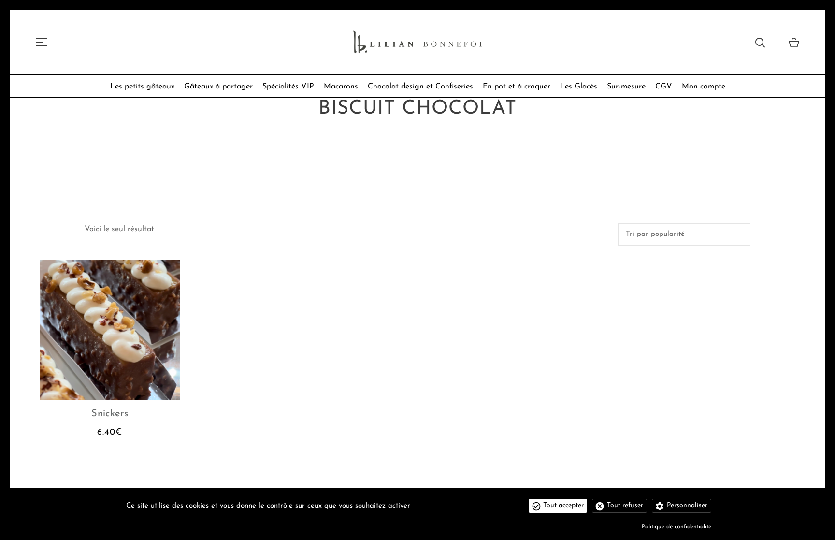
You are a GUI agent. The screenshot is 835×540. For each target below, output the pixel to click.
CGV (663, 86)
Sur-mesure (626, 86)
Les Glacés (578, 86)
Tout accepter (563, 505)
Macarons (341, 86)
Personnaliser (687, 505)
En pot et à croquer (516, 86)
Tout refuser (625, 505)
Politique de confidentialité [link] (676, 527)
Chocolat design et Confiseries (420, 86)
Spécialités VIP (288, 86)
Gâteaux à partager (218, 86)
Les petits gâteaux (142, 86)
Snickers (109, 414)
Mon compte (703, 86)
